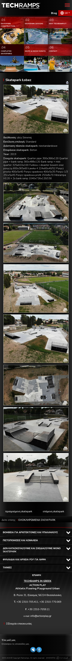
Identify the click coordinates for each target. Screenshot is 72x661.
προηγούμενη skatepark (18, 511)
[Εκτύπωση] (67, 82)
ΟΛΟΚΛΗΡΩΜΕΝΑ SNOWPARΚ (36, 520)
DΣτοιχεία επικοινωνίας (19, 623)
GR (66, 13)
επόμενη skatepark (53, 511)
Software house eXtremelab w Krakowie (63, 658)
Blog (54, 13)
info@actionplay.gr (40, 616)
